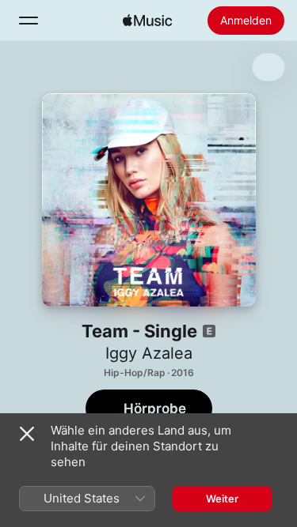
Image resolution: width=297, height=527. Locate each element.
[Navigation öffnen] (28, 20)
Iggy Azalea (148, 353)
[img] (147, 20)
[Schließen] (27, 434)
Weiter (222, 498)
